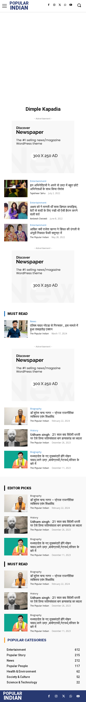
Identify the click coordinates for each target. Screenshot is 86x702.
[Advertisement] (43, 57)
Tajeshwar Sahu (38, 193)
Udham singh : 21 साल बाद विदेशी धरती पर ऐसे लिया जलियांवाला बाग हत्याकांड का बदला (56, 436)
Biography (36, 408)
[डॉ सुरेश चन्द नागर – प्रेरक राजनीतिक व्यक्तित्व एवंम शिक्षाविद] (16, 416)
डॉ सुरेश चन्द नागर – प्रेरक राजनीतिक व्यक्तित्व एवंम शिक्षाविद (52, 415)
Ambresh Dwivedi (38, 218)
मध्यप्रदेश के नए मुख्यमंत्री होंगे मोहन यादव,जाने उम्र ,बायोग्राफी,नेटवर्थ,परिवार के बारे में (54, 460)
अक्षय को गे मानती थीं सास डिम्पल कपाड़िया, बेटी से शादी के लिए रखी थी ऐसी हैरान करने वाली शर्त (54, 210)
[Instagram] (54, 5)
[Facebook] (48, 5)
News (33, 321)
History (34, 430)
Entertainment (38, 181)
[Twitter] (59, 5)
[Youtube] (70, 5)
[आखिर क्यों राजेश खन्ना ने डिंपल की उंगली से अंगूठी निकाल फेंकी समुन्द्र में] (16, 232)
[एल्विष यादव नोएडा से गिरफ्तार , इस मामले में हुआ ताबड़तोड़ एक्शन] (16, 329)
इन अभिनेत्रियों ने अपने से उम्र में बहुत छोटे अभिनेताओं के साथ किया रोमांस (54, 187)
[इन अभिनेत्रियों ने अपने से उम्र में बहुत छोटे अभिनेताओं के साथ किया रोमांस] (16, 188)
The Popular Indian (39, 237)
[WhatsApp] (65, 5)
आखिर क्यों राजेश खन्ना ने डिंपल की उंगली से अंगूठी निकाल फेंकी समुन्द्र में (55, 231)
